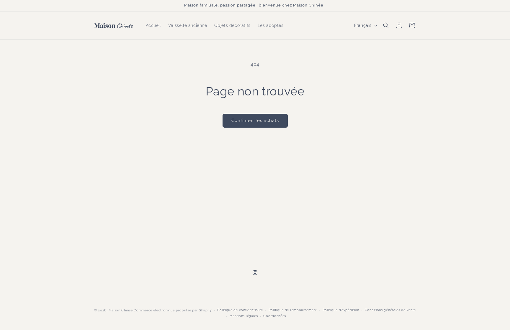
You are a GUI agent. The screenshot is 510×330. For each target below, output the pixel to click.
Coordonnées (274, 316)
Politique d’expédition (341, 310)
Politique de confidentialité (240, 310)
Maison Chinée (121, 310)
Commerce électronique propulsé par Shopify (173, 310)
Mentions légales (244, 316)
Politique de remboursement (293, 310)
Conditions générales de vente (390, 310)
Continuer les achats (255, 120)
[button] (386, 25)
